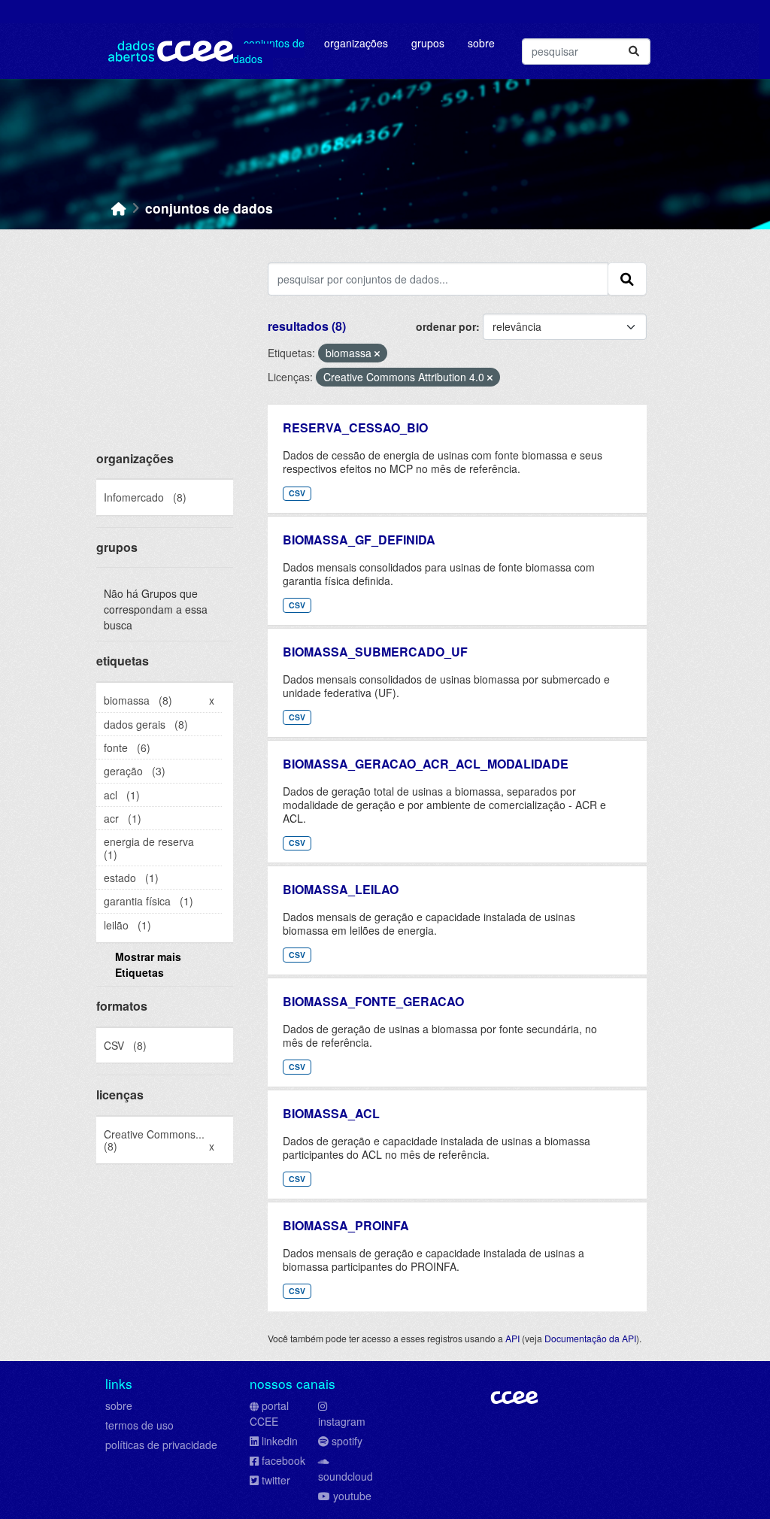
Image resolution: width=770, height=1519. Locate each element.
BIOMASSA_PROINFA (346, 1225)
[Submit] (634, 51)
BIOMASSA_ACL (331, 1113)
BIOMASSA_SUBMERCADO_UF (375, 651)
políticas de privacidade (161, 1444)
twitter (276, 1479)
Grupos (427, 42)
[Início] (118, 208)
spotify (347, 1440)
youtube (352, 1495)
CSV (297, 493)
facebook (283, 1460)
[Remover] (377, 353)
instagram (341, 1421)
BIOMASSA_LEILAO (341, 889)
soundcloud (345, 1476)
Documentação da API (590, 1338)
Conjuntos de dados (269, 50)
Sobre (481, 42)
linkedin (280, 1440)
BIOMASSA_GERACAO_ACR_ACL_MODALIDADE (425, 763)
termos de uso (139, 1425)
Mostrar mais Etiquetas (148, 964)
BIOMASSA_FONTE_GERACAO (373, 1001)
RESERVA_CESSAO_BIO (355, 427)
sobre (118, 1405)
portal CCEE (269, 1413)
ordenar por (446, 326)
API (512, 1338)
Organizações (356, 42)
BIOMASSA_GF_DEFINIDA (359, 539)
